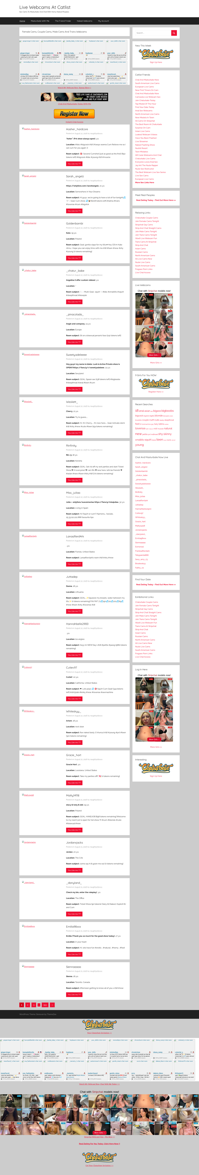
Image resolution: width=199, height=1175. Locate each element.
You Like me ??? (74, 164)
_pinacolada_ (75, 314)
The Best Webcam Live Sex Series (150, 172)
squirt (148, 439)
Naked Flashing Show (145, 145)
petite (145, 434)
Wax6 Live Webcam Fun (146, 238)
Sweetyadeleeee (76, 354)
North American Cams (145, 255)
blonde (159, 415)
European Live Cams (144, 87)
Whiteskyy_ (73, 711)
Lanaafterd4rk (75, 536)
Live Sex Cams (141, 175)
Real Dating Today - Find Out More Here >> (156, 200)
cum (151, 419)
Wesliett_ (72, 402)
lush (147, 429)
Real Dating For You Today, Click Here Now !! (99, 1144)
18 (137, 411)
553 (45, 1005)
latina (161, 424)
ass (152, 411)
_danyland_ (74, 882)
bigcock (139, 415)
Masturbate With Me (40, 21)
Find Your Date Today (144, 107)
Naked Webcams (84, 21)
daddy (162, 420)
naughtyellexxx (96, 133)
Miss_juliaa (73, 492)
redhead (154, 434)
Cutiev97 (71, 667)
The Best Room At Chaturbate (148, 124)
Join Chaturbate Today (145, 100)
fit (140, 424)
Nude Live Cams (142, 262)
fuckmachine (146, 424)
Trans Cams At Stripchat (145, 242)
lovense (140, 428)
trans (165, 440)
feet (137, 424)
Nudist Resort (141, 148)
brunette (138, 420)
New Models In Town (144, 117)
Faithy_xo (139, 568)
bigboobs (167, 410)
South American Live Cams (147, 83)
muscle (161, 429)
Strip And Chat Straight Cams (148, 228)
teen (160, 439)
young (139, 444)
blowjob (166, 416)
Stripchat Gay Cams (144, 225)
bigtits (152, 416)
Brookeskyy (140, 563)
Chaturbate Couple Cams (146, 218)
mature (151, 429)
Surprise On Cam (142, 128)
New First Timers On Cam (146, 90)
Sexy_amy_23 (141, 559)
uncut (173, 440)
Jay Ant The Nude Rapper (146, 165)
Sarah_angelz (75, 176)
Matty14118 (72, 795)
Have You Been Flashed (146, 138)
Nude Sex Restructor (144, 169)
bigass (157, 410)
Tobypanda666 (142, 555)
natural (168, 428)
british (171, 416)
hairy (156, 424)
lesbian (166, 424)
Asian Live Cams (142, 131)
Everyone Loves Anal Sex (146, 162)
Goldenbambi (74, 223)
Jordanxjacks (74, 842)
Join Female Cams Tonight (147, 221)
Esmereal (139, 547)
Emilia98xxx (73, 926)
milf (155, 428)
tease (154, 440)
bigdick (146, 416)
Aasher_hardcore (77, 129)
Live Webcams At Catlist (45, 7)
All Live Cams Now (143, 259)
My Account (103, 21)
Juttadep (72, 576)
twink (169, 440)
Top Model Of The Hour (145, 104)
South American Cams (145, 266)
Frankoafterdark (142, 551)
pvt (149, 434)
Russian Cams (141, 252)
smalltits (139, 439)
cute (157, 420)
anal (141, 410)
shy (160, 434)
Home (22, 21)
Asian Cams (140, 248)
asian (147, 411)
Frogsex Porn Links (143, 269)
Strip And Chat (141, 245)
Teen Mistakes (141, 151)
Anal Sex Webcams (143, 110)
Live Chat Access (142, 272)
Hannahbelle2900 (77, 624)
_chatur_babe (75, 270)
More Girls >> (156, 362)
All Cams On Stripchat (145, 121)
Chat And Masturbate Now (147, 80)
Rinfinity (71, 445)
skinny (167, 434)
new (138, 434)
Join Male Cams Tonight (146, 231)
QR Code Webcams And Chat (148, 155)
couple (145, 420)
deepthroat (169, 420)
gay (152, 424)
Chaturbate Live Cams (145, 158)
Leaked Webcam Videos (146, 134)
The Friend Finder (63, 21)
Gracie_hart (73, 755)
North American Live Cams (147, 114)
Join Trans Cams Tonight (146, 235)
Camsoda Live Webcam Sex (147, 97)
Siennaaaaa (73, 967)
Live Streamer (141, 141)
